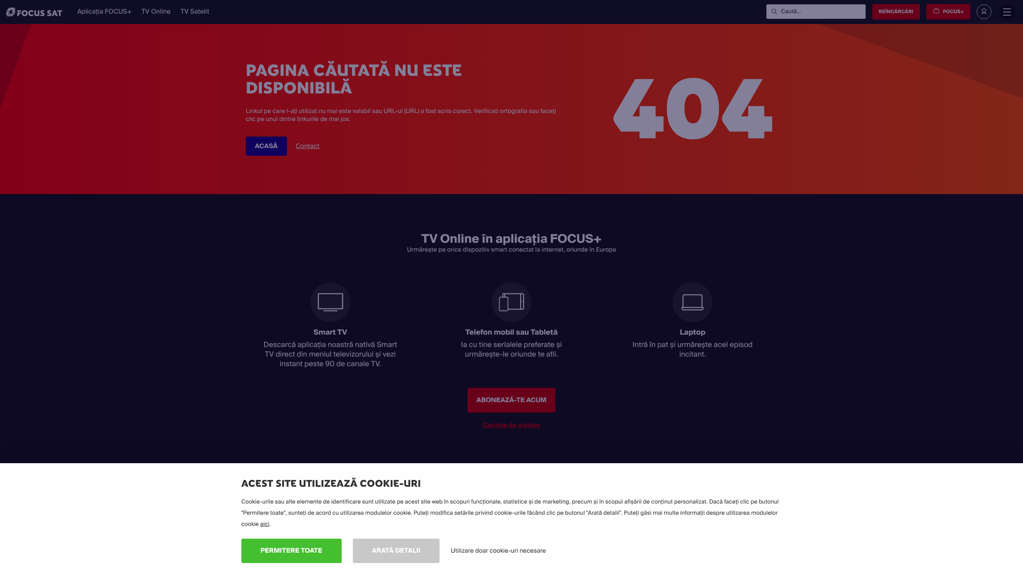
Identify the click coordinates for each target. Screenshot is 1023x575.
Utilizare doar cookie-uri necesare (498, 551)
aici (264, 524)
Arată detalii (396, 550)
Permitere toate (291, 550)
